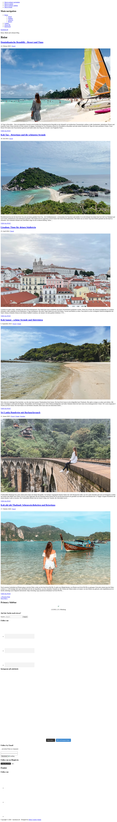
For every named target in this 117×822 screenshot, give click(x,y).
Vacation (22, 416)
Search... (3, 617)
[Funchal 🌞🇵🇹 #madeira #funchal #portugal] (58, 683)
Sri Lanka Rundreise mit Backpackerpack (20, 412)
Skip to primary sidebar (11, 5)
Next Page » (4, 598)
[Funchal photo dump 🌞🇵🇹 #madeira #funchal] (96, 704)
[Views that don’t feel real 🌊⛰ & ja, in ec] (20, 704)
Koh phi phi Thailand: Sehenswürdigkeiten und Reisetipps (28, 505)
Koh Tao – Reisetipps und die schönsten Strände (23, 135)
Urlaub (19, 324)
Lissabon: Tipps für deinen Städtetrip (18, 227)
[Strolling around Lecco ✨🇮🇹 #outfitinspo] (96, 726)
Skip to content (8, 4)
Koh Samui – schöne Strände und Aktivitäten (22, 320)
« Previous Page (5, 597)
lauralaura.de (4, 29)
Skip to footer (8, 7)
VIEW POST (6, 131)
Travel (13, 46)
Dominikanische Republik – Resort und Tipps (22, 42)
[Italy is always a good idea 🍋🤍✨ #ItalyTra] (58, 726)
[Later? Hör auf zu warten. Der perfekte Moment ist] (20, 726)
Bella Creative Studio (35, 819)
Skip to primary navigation (12, 2)
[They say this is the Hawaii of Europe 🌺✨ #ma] (96, 683)
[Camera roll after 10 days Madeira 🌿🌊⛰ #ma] (58, 704)
